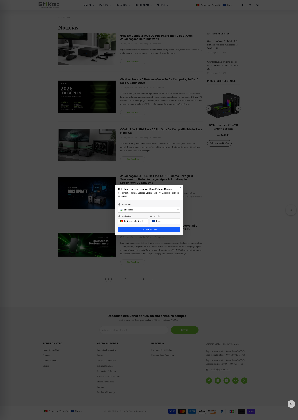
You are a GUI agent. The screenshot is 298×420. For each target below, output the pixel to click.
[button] (149, 210)
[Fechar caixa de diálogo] (181, 187)
